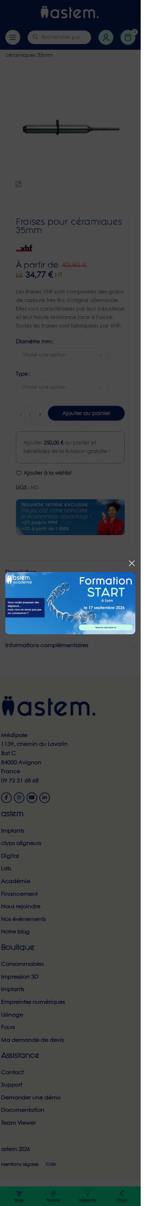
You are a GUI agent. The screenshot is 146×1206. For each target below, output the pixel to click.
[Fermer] (132, 563)
